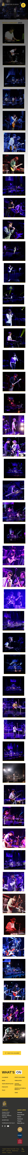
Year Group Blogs (7, 1083)
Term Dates (18, 1080)
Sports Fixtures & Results (20, 1089)
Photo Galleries (20, 1077)
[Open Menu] (23, 4)
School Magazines (18, 1084)
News (3, 1080)
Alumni (19, 1116)
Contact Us (9, 1152)
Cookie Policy (8, 1150)
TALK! (3, 1090)
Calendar (5, 1077)
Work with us (20, 1123)
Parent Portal (20, 1114)
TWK (24, 1151)
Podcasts (5, 1087)
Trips (16, 1092)
